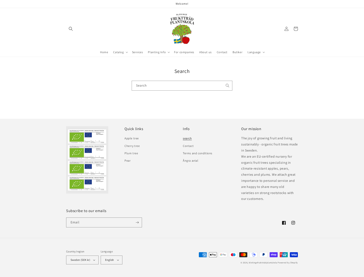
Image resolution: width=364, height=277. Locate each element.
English (109, 260)
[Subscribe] (137, 222)
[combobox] (182, 85)
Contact (188, 146)
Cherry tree (132, 146)
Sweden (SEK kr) (80, 260)
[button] (70, 28)
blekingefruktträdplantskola (263, 262)
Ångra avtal (190, 160)
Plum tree (131, 153)
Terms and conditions (197, 153)
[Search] (227, 85)
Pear (127, 160)
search (187, 138)
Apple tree (131, 138)
